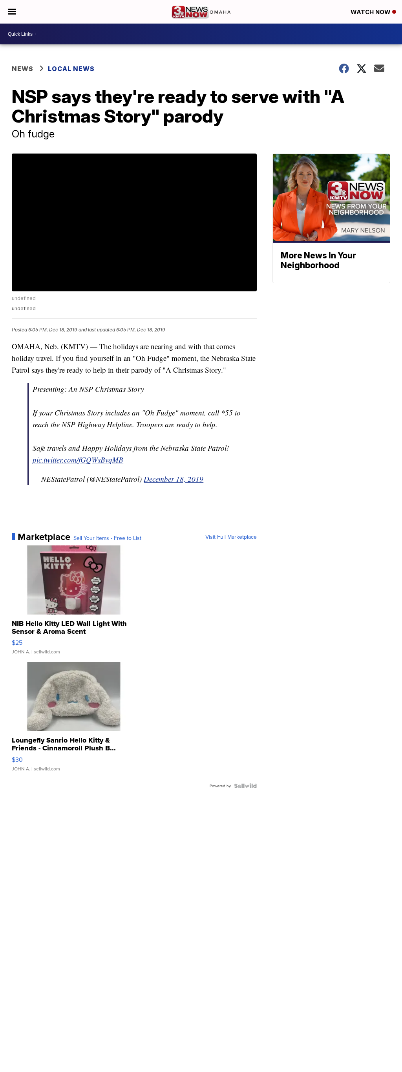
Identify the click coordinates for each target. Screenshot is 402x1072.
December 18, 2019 (173, 479)
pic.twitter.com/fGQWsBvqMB (78, 460)
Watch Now (371, 12)
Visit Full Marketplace (231, 537)
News (22, 69)
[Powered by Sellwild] (245, 785)
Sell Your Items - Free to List (107, 538)
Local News (71, 69)
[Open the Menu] (12, 12)
